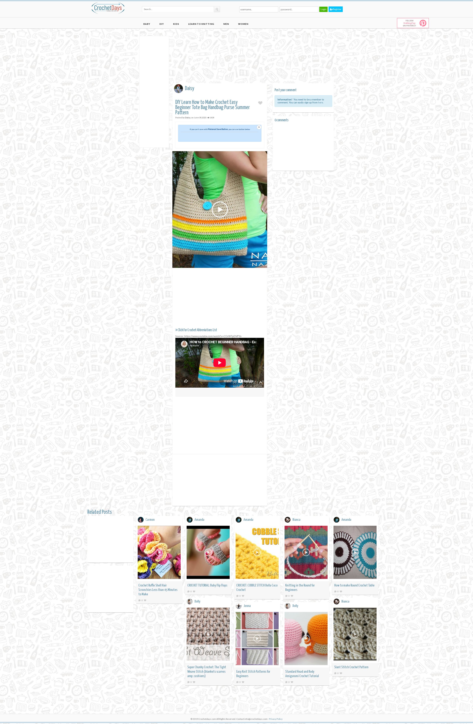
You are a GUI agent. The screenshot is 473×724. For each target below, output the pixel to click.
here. (321, 102)
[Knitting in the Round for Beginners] (306, 553)
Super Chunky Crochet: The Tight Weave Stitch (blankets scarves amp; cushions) (206, 671)
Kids (176, 24)
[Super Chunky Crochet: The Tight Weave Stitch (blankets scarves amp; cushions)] (208, 635)
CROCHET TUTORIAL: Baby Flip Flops (207, 585)
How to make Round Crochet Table (354, 585)
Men (226, 24)
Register (337, 9)
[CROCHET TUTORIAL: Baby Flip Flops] (208, 553)
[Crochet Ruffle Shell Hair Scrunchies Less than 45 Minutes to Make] (159, 553)
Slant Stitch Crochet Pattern (351, 667)
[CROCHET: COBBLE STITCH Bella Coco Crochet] (257, 553)
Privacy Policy (276, 719)
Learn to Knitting (201, 24)
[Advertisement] (154, 91)
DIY (161, 24)
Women (243, 24)
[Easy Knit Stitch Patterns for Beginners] (257, 639)
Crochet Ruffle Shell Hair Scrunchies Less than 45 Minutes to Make (157, 590)
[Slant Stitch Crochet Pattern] (355, 635)
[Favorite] (145, 600)
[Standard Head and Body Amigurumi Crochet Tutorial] (306, 639)
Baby (146, 24)
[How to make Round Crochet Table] (355, 553)
